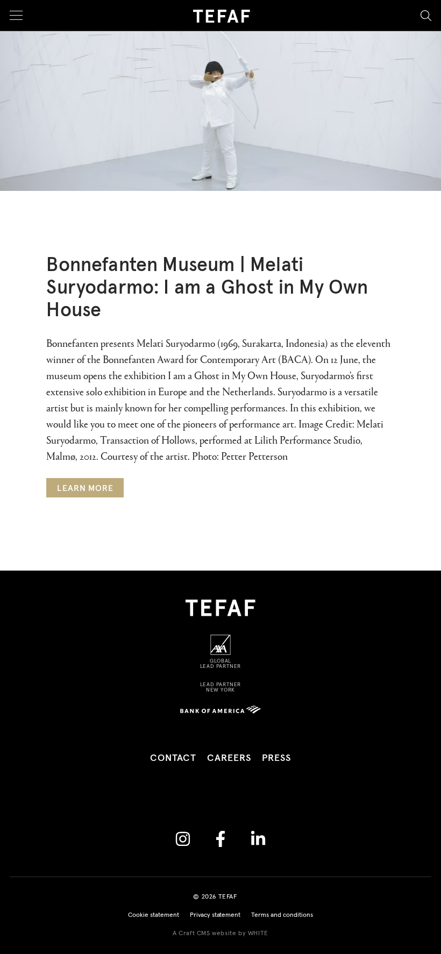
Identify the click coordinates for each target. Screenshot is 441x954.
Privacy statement (215, 915)
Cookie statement (153, 915)
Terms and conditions (282, 915)
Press (276, 758)
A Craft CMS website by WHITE (220, 933)
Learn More (85, 488)
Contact (173, 758)
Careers (229, 758)
